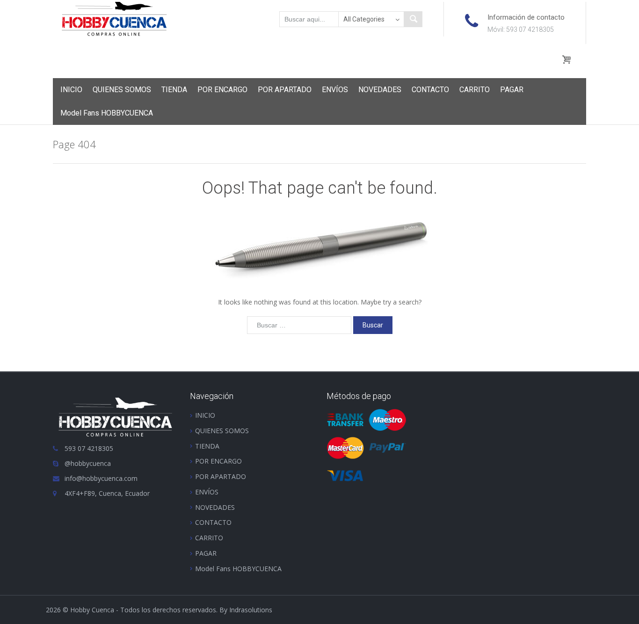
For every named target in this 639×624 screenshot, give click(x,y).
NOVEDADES (379, 89)
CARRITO (474, 89)
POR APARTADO (285, 89)
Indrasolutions (250, 609)
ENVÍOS (335, 89)
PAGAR (511, 89)
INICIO (71, 89)
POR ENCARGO (222, 89)
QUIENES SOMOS (122, 89)
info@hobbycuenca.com (101, 478)
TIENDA (174, 89)
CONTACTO (430, 89)
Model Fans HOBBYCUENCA (106, 113)
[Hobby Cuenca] (114, 18)
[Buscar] (413, 19)
